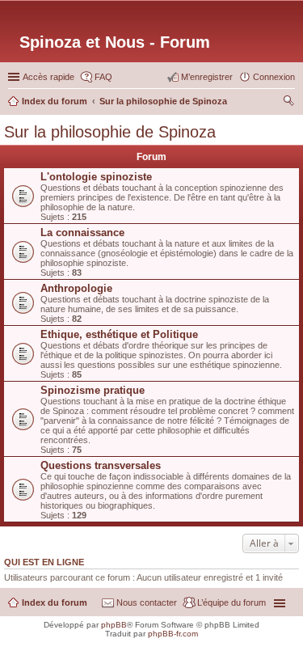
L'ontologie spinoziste (96, 177)
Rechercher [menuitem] (288, 102)
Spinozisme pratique (92, 390)
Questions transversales (100, 465)
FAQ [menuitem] (103, 77)
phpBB (114, 624)
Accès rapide (48, 77)
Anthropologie (76, 288)
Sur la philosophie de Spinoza (110, 132)
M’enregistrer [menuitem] (207, 77)
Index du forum (54, 602)
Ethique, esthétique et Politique (119, 334)
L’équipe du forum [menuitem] (231, 602)
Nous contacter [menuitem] (146, 602)
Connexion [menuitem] (274, 77)
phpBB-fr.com (173, 633)
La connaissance (82, 232)
